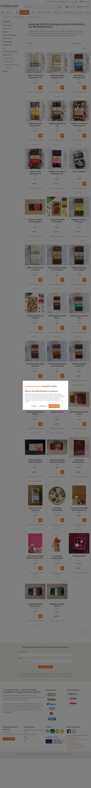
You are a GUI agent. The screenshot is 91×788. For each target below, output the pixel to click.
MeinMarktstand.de (33, 386)
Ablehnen (34, 406)
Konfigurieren (43, 406)
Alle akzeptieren (54, 406)
